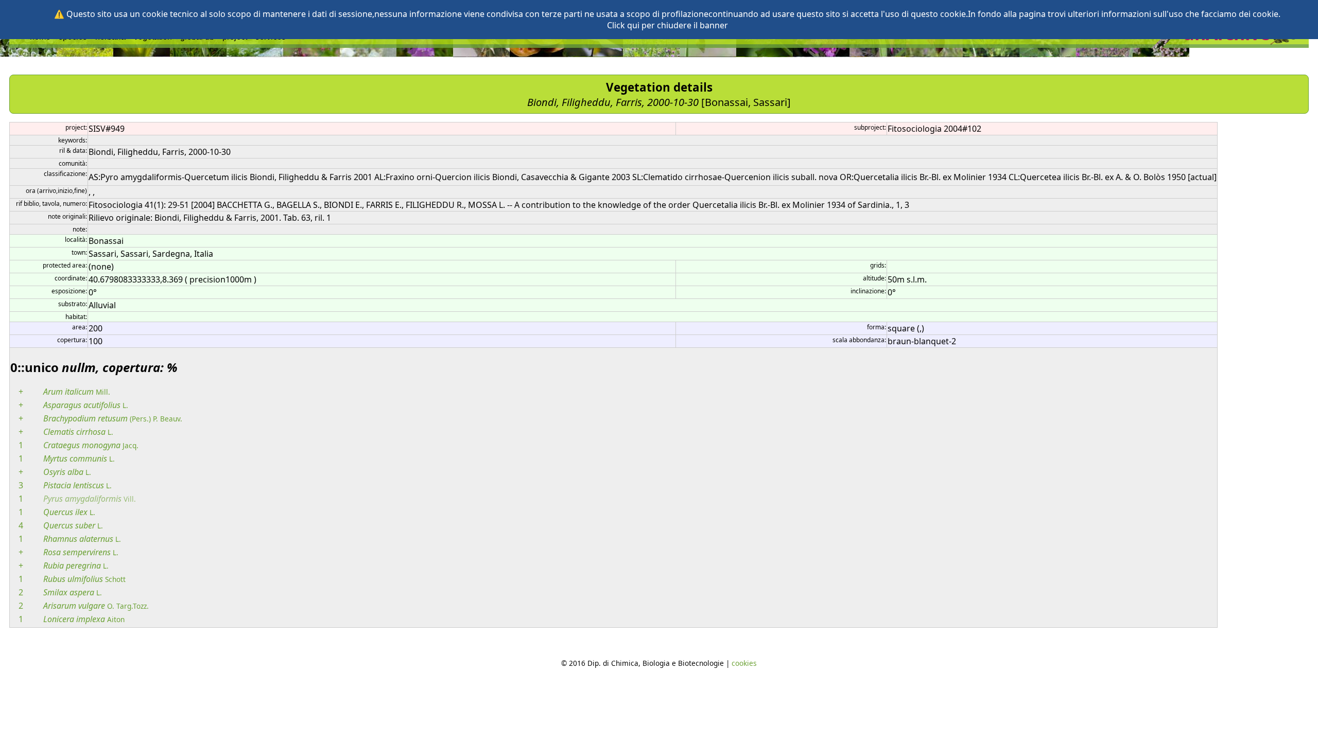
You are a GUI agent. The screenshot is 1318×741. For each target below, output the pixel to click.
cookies (744, 663)
